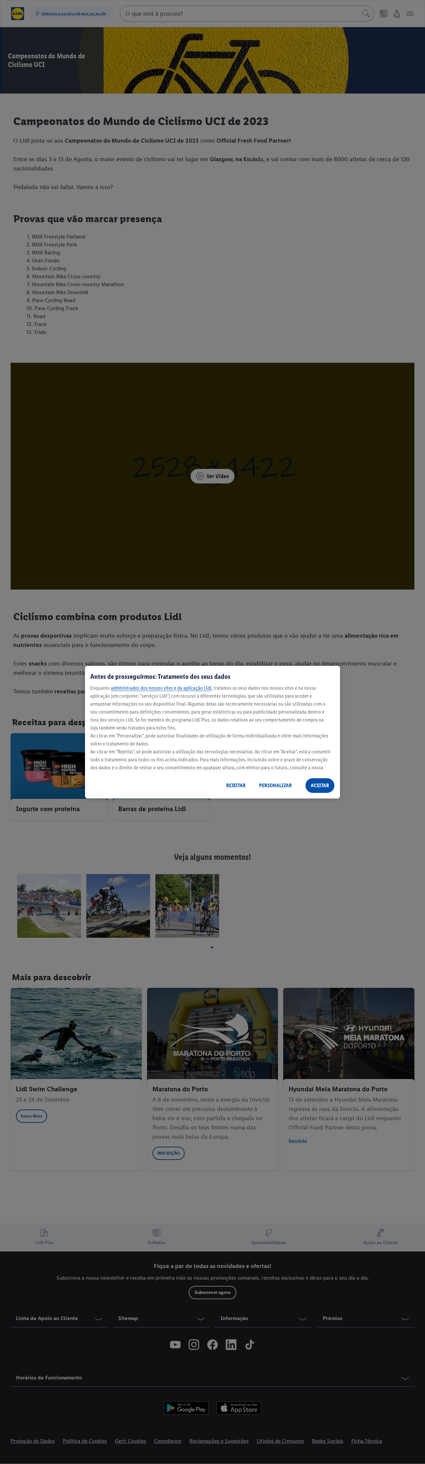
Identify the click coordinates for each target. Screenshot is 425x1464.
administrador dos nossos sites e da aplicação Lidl (161, 688)
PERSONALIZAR (275, 785)
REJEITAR (236, 785)
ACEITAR (320, 785)
